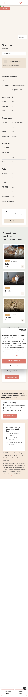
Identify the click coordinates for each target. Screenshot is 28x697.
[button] (20, 3)
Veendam (7, 266)
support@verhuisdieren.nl (9, 475)
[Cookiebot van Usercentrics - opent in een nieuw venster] (19, 330)
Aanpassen (13, 365)
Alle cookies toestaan (14, 360)
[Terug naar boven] (24, 688)
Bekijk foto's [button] (22, 37)
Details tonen (19, 355)
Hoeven (7, 293)
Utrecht (7, 319)
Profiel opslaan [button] (7, 53)
